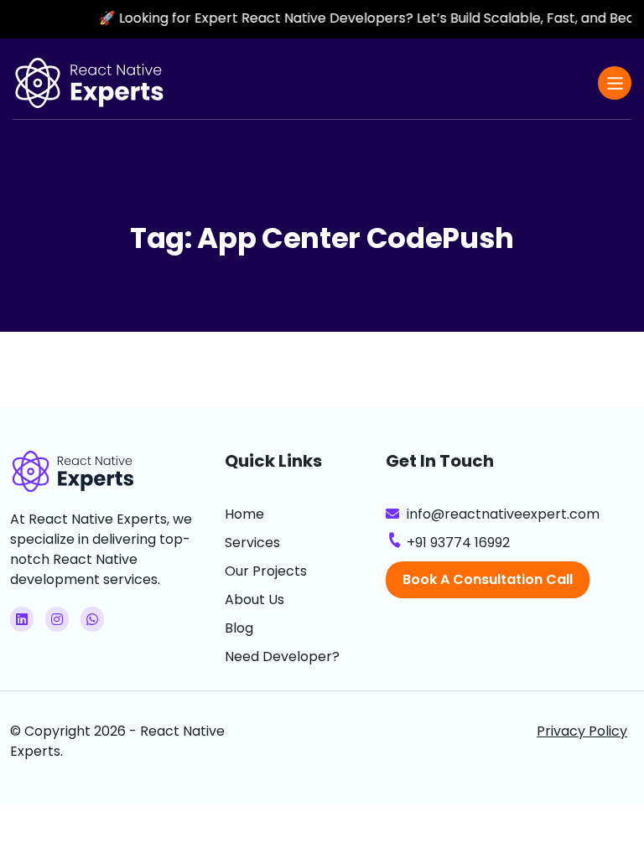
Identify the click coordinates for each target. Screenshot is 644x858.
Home (244, 514)
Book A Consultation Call (487, 579)
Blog (239, 628)
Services (252, 542)
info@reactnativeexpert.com (503, 514)
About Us (254, 599)
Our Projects (266, 571)
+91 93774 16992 (458, 542)
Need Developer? (282, 656)
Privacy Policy (582, 731)
